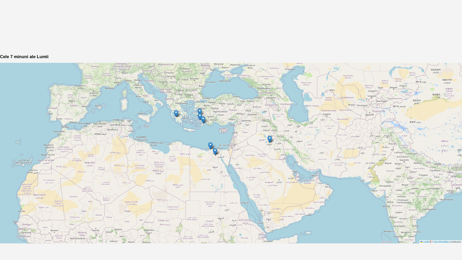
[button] (215, 151)
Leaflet (426, 241)
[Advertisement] (108, 25)
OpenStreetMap (441, 241)
